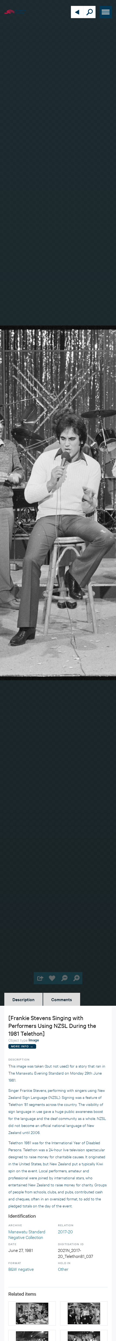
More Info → (22, 1046)
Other (63, 1269)
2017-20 (65, 1231)
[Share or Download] (40, 978)
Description (23, 999)
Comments (61, 999)
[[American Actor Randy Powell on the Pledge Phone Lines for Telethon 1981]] (32, 1313)
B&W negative (21, 1269)
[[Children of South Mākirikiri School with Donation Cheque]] (84, 1313)
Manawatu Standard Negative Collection (26, 1234)
